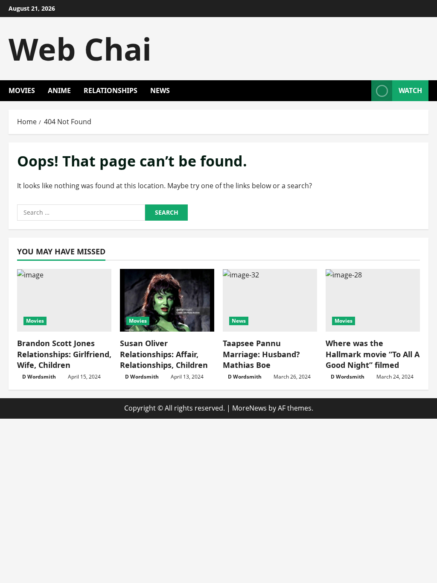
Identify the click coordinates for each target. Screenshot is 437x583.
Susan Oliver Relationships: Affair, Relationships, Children (164, 354)
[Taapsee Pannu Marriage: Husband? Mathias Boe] (270, 300)
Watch (410, 90)
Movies (22, 90)
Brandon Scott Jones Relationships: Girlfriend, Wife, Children (64, 354)
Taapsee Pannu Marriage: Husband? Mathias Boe (261, 354)
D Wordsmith (39, 376)
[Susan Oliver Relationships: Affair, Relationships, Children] (167, 300)
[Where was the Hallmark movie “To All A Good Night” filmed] (373, 300)
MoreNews (249, 408)
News (160, 90)
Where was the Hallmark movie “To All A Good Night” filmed (373, 354)
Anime (59, 90)
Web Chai (80, 49)
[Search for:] (81, 212)
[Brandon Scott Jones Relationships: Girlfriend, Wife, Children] (64, 300)
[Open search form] (362, 90)
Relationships (110, 90)
